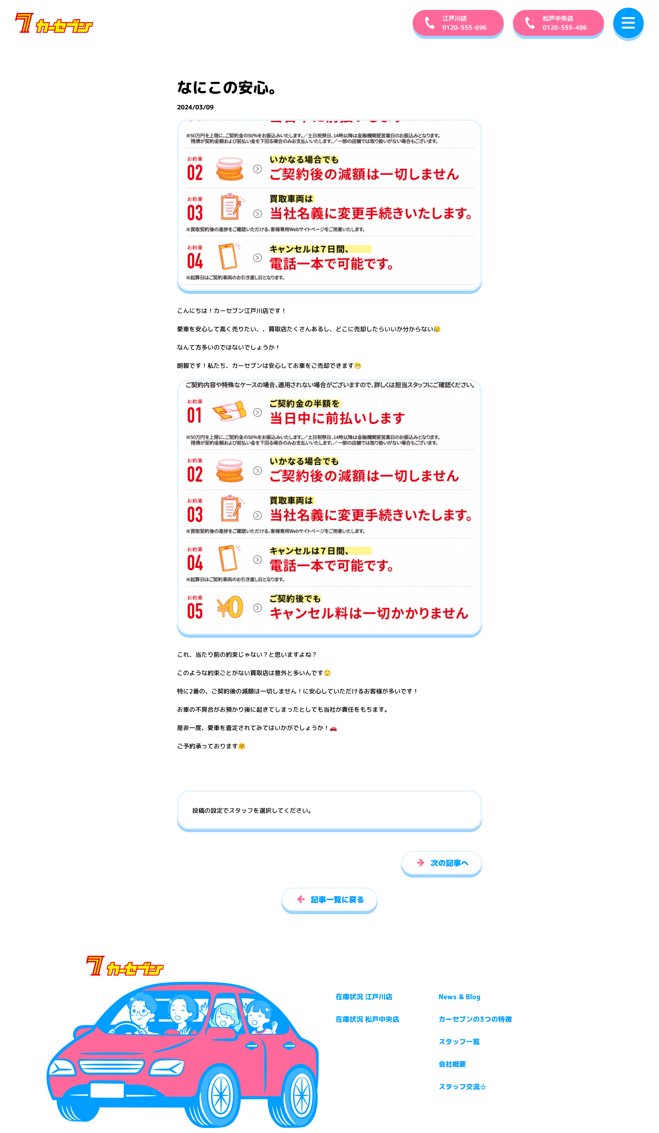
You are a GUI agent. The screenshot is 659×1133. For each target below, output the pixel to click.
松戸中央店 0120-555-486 (565, 23)
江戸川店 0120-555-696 (464, 23)
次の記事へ (450, 862)
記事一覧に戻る (337, 899)
